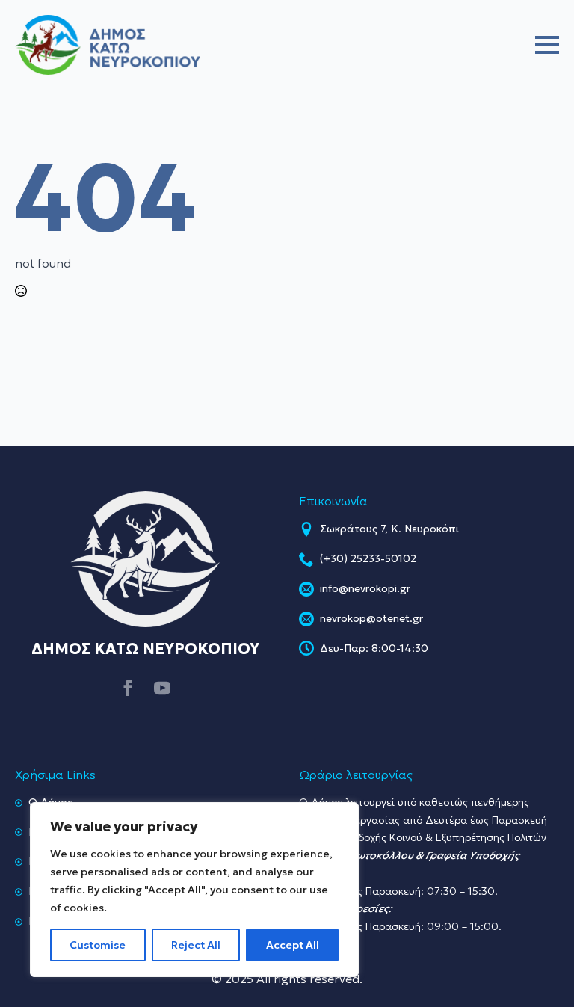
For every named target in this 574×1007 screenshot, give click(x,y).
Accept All (292, 945)
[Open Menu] (547, 45)
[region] (194, 889)
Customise (98, 945)
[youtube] (162, 688)
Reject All (195, 945)
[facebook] (128, 688)
